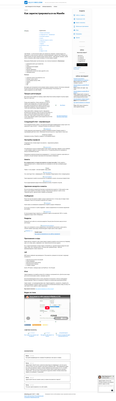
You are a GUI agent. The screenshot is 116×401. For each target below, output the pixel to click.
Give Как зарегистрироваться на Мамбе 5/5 (47, 324)
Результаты (76, 68)
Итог (42, 49)
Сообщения (42, 41)
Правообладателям (34, 397)
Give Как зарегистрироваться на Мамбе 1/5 (43, 324)
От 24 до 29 (81, 58)
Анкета (41, 38)
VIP (41, 47)
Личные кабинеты (47, 6)
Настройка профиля (44, 36)
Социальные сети (80, 19)
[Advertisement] (45, 22)
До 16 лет (80, 55)
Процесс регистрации (45, 32)
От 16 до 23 (81, 56)
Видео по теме (44, 50)
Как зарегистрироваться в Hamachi (82, 102)
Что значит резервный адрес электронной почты (63, 335)
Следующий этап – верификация (47, 34)
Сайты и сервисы (80, 15)
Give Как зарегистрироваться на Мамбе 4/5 (46, 324)
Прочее (78, 37)
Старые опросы (77, 67)
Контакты (32, 396)
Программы (79, 34)
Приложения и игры (44, 45)
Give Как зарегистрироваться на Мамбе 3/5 (45, 324)
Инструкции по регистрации (32, 6)
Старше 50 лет (81, 61)
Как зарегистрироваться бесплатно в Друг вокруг (62, 116)
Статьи (55, 6)
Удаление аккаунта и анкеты (46, 40)
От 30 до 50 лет (81, 59)
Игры (77, 30)
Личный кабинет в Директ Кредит (81, 99)
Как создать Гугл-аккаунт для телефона (31, 335)
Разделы (42, 43)
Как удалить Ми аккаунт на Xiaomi (47, 335)
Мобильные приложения (82, 26)
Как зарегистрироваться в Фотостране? (45, 288)
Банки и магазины (80, 22)
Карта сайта (27, 396)
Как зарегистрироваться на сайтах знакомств (47, 234)
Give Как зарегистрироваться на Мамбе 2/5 (44, 324)
